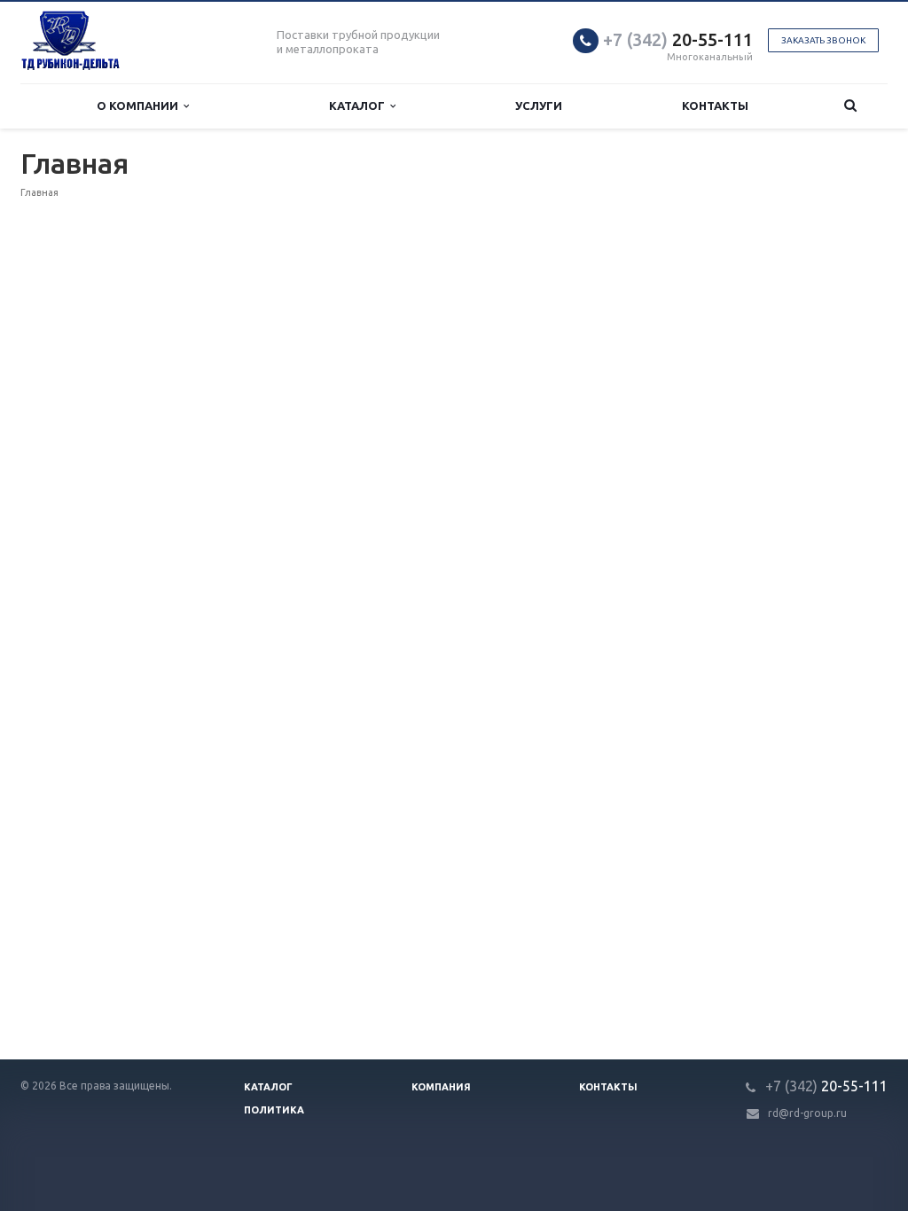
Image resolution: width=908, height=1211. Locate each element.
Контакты (715, 105)
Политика (274, 1110)
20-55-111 (678, 39)
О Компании (140, 105)
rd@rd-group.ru (807, 1113)
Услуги (538, 105)
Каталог (359, 105)
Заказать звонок (823, 40)
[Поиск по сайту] (850, 106)
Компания (441, 1087)
